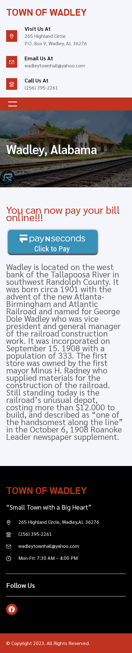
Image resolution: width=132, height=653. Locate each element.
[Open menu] (12, 104)
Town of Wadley (46, 12)
